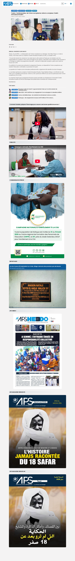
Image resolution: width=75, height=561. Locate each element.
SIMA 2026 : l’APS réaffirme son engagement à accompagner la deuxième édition (40, 92)
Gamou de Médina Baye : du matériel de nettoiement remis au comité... (37, 95)
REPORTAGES (24, 3)
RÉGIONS (31, 3)
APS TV (37, 3)
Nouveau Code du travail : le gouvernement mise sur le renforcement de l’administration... (37, 89)
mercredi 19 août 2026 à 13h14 (17, 268)
